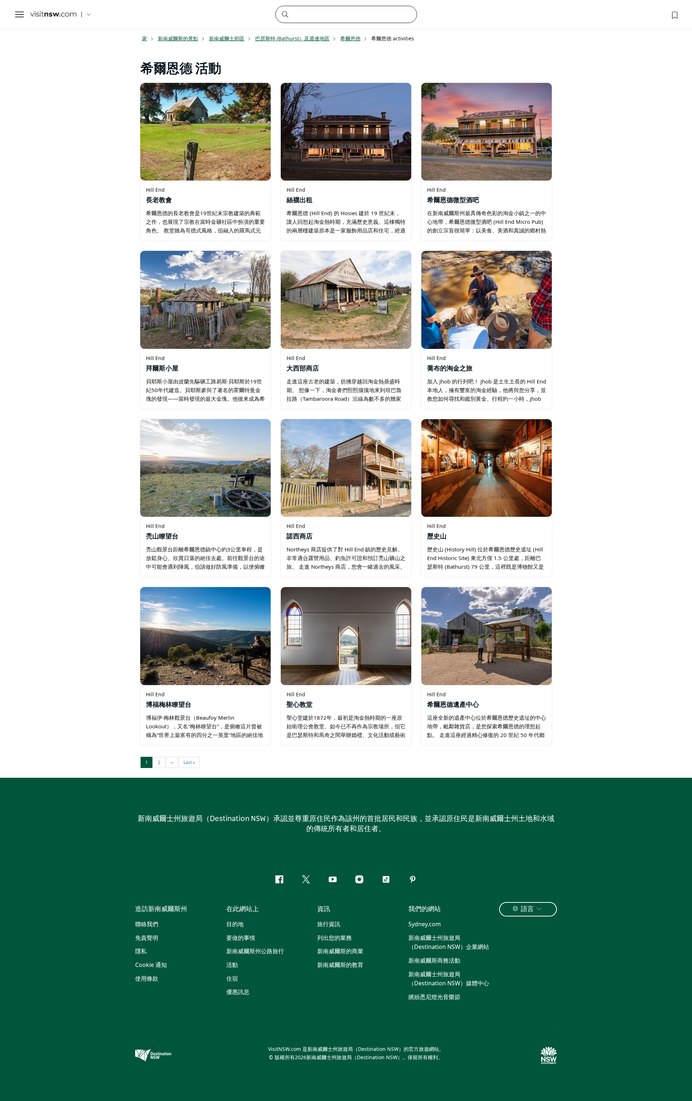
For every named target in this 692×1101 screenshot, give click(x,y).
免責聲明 (146, 938)
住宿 (232, 978)
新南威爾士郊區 (226, 38)
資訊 (323, 909)
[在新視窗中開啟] (205, 132)
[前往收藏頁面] (674, 14)
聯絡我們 (146, 924)
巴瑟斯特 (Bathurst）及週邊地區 (292, 38)
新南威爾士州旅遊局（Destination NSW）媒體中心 (448, 978)
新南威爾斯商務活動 (434, 960)
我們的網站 (424, 909)
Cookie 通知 (151, 965)
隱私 (141, 951)
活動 (232, 965)
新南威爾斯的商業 (340, 951)
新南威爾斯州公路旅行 (255, 951)
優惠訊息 (237, 992)
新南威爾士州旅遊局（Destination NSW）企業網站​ (448, 942)
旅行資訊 (328, 924)
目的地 (235, 924)
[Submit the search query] (284, 14)
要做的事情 (240, 938)
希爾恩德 (350, 38)
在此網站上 (242, 909)
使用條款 (146, 978)
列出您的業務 (334, 938)
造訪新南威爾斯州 (161, 909)
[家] (53, 14)
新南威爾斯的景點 (178, 38)
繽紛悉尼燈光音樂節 (434, 997)
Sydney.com (424, 924)
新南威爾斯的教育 (340, 965)
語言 (527, 909)
